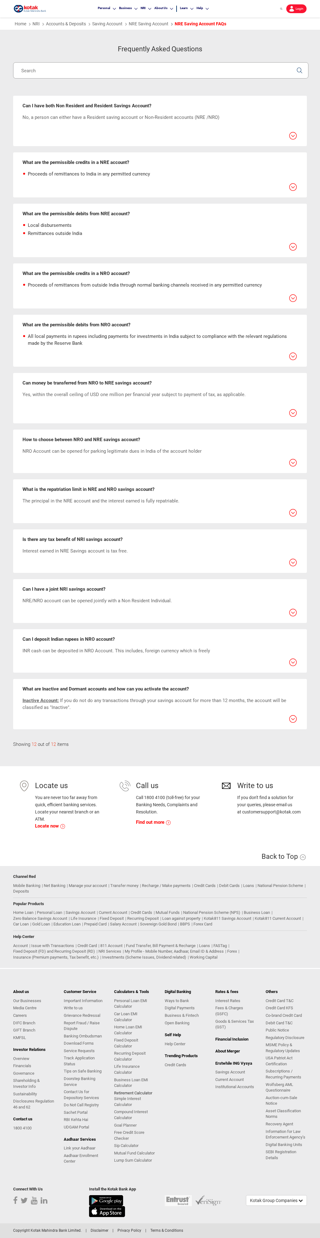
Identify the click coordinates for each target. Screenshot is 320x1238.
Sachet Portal (76, 1112)
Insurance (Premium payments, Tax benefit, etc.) (56, 957)
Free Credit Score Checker (129, 1135)
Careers (20, 1015)
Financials (22, 1065)
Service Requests (79, 1050)
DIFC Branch (24, 1023)
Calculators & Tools (131, 991)
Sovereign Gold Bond (158, 924)
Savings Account (80, 912)
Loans (248, 885)
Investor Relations (29, 1049)
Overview (21, 1058)
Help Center (175, 1044)
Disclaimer (99, 1230)
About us (21, 991)
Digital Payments (180, 1008)
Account (20, 945)
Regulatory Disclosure (285, 1037)
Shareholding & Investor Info (26, 1083)
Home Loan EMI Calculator (128, 1030)
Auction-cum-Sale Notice (281, 1100)
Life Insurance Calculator (127, 1069)
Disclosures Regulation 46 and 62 (33, 1104)
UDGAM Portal (76, 1127)
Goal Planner (125, 1125)
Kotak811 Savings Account (227, 918)
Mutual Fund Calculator (134, 1153)
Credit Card (87, 945)
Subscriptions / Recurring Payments (283, 1074)
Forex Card (202, 924)
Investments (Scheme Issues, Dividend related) (144, 957)
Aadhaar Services (80, 1139)
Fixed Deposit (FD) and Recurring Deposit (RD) (54, 951)
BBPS (185, 924)
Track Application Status (79, 1061)
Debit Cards (229, 885)
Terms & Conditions (166, 1230)
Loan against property (181, 918)
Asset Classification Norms (283, 1113)
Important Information (83, 1000)
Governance (23, 1073)
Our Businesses (27, 1000)
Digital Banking (178, 991)
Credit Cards (205, 885)
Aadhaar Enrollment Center (81, 1158)
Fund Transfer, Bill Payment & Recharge (161, 945)
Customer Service (80, 991)
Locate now (47, 826)
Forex (232, 951)
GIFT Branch (24, 1030)
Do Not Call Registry (81, 1105)
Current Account (113, 912)
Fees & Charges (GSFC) (229, 1011)
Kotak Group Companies (274, 1200)
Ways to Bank (177, 1000)
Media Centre (25, 1008)
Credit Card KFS (279, 1008)
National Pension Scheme (280, 885)
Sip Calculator (126, 1145)
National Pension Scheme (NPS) (211, 912)
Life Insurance (83, 918)
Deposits (21, 891)
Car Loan (21, 924)
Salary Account (123, 924)
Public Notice (277, 1030)
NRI (36, 23)
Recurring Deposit (143, 918)
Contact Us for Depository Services (81, 1094)
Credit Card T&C (279, 1000)
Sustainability (25, 1094)
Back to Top (280, 856)
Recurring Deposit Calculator (130, 1056)
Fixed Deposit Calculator (126, 1043)
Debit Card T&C (279, 1023)
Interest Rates (227, 1000)
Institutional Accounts (234, 1086)
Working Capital (204, 957)
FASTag (220, 945)
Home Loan (23, 912)
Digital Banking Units (284, 1144)
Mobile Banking (26, 885)
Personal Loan (49, 912)
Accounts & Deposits (66, 23)
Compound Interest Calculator (131, 1114)
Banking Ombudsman (83, 1036)
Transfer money (124, 885)
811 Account (111, 945)
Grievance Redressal (82, 1015)
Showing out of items (41, 744)
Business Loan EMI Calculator (131, 1083)
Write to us (73, 1008)
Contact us (22, 1119)
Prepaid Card (95, 924)
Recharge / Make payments (166, 885)
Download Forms (79, 1043)
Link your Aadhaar (79, 1148)
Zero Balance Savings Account (40, 918)
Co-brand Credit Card (284, 1015)
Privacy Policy (129, 1230)
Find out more (151, 822)
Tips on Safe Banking (83, 1071)
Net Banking (54, 885)
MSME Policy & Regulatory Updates (283, 1047)
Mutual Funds (168, 912)
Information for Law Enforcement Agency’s (285, 1134)
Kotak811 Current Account (278, 918)
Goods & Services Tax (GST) (234, 1024)
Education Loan (67, 924)
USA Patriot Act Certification (279, 1061)
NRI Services (109, 951)
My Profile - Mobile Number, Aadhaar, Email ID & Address (174, 951)
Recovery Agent (279, 1124)
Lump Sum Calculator (133, 1160)
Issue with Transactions (52, 945)
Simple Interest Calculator (127, 1101)
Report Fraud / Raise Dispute (82, 1026)
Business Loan (257, 912)
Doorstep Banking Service (79, 1081)
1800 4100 (22, 1128)
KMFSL (19, 1037)
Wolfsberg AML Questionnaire (279, 1087)
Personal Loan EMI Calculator (130, 1003)
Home (20, 23)
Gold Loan (41, 924)
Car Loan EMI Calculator (126, 1016)
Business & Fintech (182, 1015)
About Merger (227, 1051)
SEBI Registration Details (281, 1154)
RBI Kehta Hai (76, 1119)
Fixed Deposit (112, 918)
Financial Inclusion (231, 1039)
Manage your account (88, 885)
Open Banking (177, 1023)
